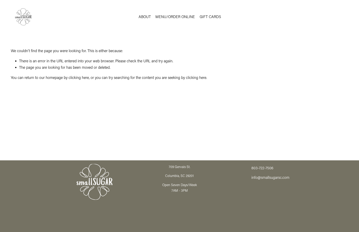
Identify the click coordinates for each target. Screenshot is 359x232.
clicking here (79, 77)
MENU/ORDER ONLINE (175, 16)
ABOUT (145, 16)
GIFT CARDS (210, 16)
